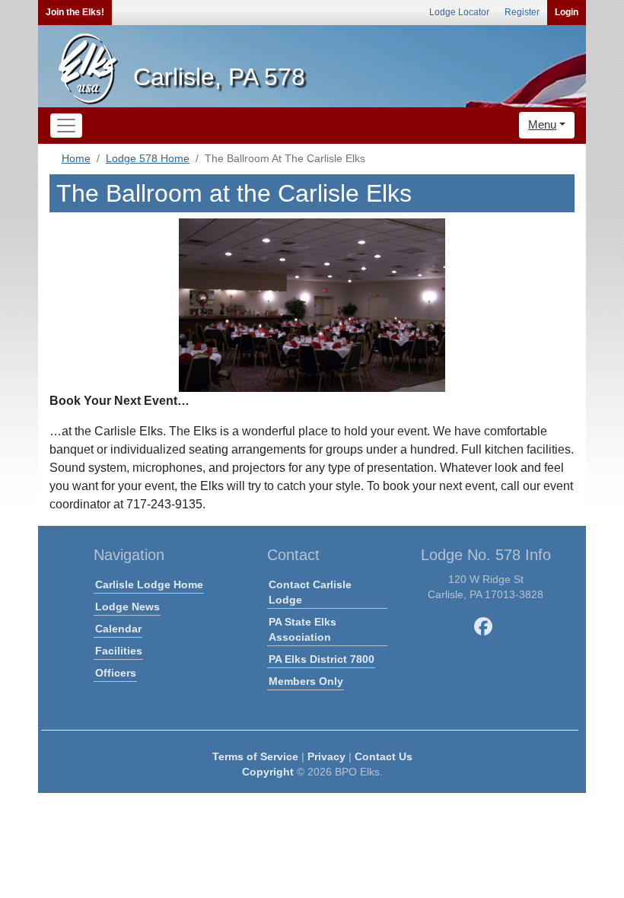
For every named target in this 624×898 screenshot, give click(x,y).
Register (522, 12)
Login (566, 12)
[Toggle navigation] (66, 125)
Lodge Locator (459, 12)
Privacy (326, 756)
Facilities (118, 651)
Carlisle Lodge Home (149, 584)
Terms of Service (255, 756)
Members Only (306, 681)
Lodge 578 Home (147, 158)
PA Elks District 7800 (321, 659)
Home (76, 158)
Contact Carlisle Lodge (310, 592)
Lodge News (127, 606)
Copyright (268, 772)
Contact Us (383, 756)
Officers (115, 673)
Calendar (118, 629)
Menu (542, 124)
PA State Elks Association (302, 629)
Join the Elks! (75, 12)
